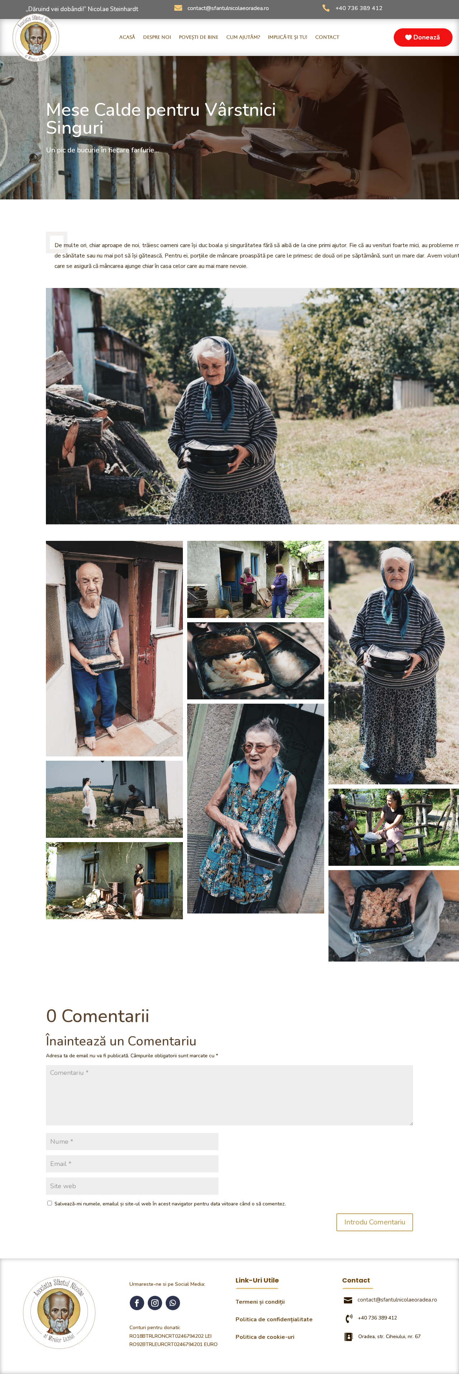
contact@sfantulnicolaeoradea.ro (228, 8)
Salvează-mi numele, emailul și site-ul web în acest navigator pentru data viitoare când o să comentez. (170, 1203)
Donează (426, 37)
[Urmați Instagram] (154, 1303)
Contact (327, 37)
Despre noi (157, 37)
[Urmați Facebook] (137, 1303)
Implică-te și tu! (287, 37)
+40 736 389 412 (359, 8)
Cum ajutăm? (243, 37)
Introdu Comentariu (374, 1222)
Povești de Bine (198, 37)
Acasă (127, 37)
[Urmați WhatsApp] (172, 1303)
